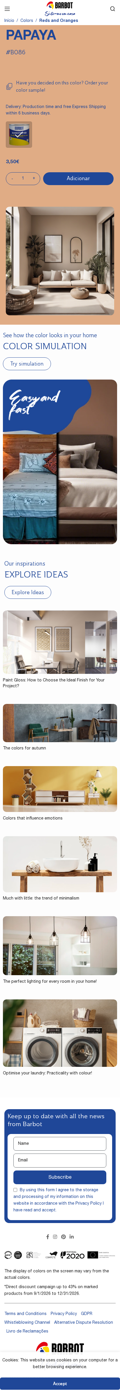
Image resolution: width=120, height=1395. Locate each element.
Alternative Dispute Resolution (83, 1323)
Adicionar (78, 178)
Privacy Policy (88, 1204)
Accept (60, 1383)
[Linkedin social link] (71, 1237)
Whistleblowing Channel (27, 1323)
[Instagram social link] (55, 1237)
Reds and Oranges (58, 21)
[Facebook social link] (47, 1237)
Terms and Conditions (25, 1314)
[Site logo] (60, 9)
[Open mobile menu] (7, 9)
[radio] (19, 134)
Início (9, 21)
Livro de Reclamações (27, 1332)
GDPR (86, 1314)
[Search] (113, 9)
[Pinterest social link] (63, 1237)
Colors (26, 21)
